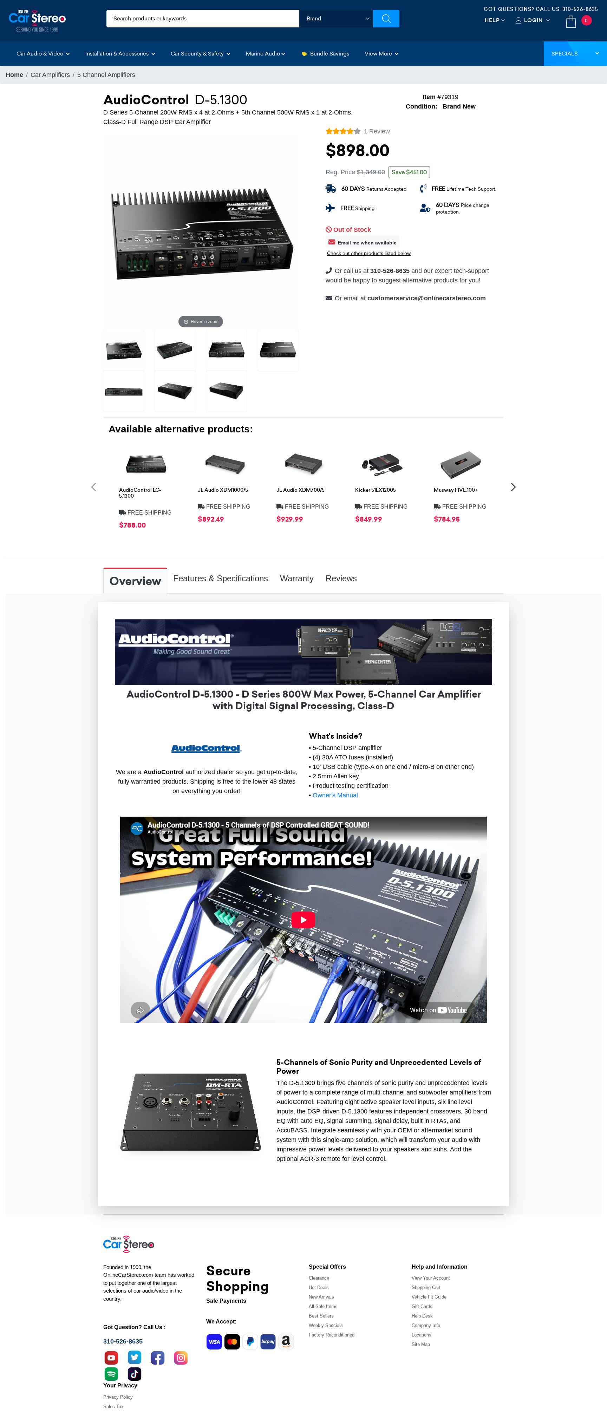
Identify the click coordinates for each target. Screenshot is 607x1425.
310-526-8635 (580, 9)
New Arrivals (321, 1297)
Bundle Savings (329, 53)
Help (492, 20)
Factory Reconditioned (331, 1335)
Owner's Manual (335, 795)
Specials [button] (564, 53)
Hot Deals (319, 1287)
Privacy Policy (118, 1397)
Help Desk (422, 1316)
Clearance (319, 1278)
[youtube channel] (111, 1357)
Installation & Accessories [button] (117, 53)
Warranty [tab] (297, 578)
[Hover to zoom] (200, 232)
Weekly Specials (326, 1325)
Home (14, 74)
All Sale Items (323, 1306)
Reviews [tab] (341, 578)
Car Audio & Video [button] (41, 53)
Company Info (426, 1325)
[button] (93, 486)
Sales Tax (113, 1406)
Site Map (421, 1344)
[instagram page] (181, 1357)
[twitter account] (134, 1357)
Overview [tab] (135, 581)
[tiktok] (134, 1373)
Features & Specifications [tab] (220, 578)
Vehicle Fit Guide (429, 1297)
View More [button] (379, 53)
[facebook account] (158, 1357)
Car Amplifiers (50, 74)
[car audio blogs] (111, 1373)
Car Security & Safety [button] (198, 53)
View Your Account (431, 1278)
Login (533, 20)
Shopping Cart (426, 1287)
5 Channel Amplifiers (106, 74)
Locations (421, 1335)
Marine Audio (263, 53)
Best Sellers (321, 1316)
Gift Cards (422, 1306)
